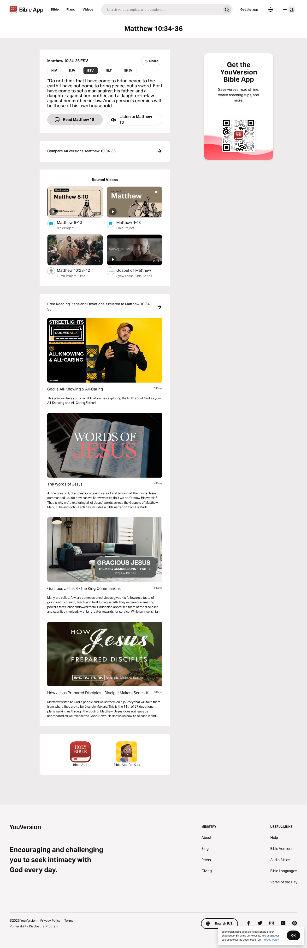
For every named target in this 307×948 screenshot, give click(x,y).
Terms (68, 920)
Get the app (249, 9)
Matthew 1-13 (133, 222)
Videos (88, 9)
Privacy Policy (50, 920)
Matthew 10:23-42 (78, 270)
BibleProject (66, 228)
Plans (70, 9)
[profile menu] (288, 9)
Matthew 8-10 (74, 222)
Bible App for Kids (126, 765)
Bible (55, 9)
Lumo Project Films (71, 276)
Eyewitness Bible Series (134, 276)
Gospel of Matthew (139, 270)
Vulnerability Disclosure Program (34, 926)
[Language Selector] (270, 9)
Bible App (80, 765)
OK (293, 935)
